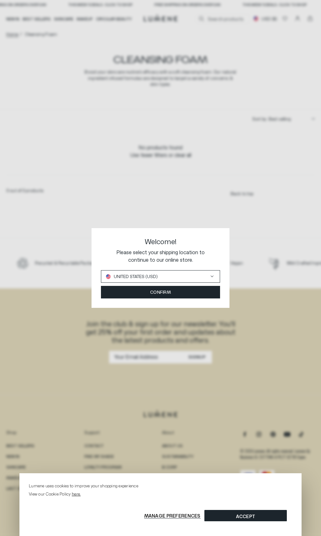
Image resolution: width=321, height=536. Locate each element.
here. (76, 493)
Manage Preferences (172, 515)
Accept (245, 516)
